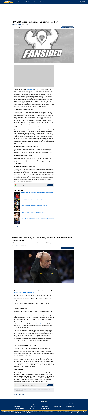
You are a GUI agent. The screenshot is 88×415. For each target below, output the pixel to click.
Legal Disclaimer (70, 406)
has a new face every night (38, 372)
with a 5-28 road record (40, 324)
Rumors (20, 1)
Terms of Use (44, 406)
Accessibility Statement (19, 408)
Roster (35, 1)
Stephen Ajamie (17, 24)
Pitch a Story (17, 406)
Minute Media (7, 411)
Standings (30, 1)
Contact (43, 404)
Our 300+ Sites (57, 404)
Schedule (25, 1)
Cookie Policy (57, 406)
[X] (80, 1)
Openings (32, 404)
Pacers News (21, 226)
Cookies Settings (45, 408)
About (15, 404)
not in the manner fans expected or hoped (24, 292)
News (16, 1)
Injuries (39, 1)
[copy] (21, 27)
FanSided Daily (69, 404)
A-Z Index (32, 408)
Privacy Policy (33, 406)
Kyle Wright (16, 245)
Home (15, 226)
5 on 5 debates (30, 89)
